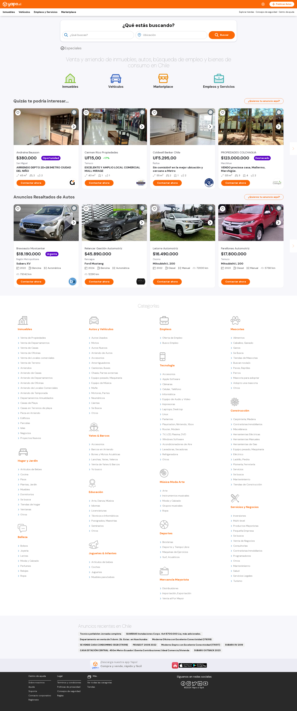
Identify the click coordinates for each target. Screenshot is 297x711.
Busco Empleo (170, 343)
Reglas (60, 695)
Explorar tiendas (246, 12)
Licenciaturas (99, 510)
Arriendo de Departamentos (36, 377)
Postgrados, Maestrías (104, 520)
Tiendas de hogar (30, 504)
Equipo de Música (101, 383)
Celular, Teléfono (171, 389)
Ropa (23, 575)
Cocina (24, 474)
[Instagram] (189, 683)
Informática (168, 394)
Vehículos (24, 12)
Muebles (25, 489)
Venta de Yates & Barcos (105, 464)
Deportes (166, 533)
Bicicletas (167, 542)
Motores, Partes (100, 393)
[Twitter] (194, 683)
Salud (236, 570)
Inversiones (239, 515)
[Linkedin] (200, 683)
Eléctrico (238, 454)
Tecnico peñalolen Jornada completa (100, 633)
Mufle (94, 388)
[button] (73, 126)
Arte (165, 490)
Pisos (23, 479)
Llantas (95, 403)
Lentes (24, 555)
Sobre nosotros (36, 682)
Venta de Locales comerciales (37, 358)
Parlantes (167, 419)
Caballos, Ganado (243, 343)
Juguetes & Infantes (102, 553)
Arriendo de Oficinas (32, 383)
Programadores (242, 555)
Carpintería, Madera (244, 419)
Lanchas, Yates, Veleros (104, 459)
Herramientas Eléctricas (246, 434)
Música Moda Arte (172, 482)
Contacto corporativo (39, 695)
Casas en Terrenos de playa (36, 408)
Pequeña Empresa (243, 530)
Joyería (24, 550)
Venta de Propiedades (33, 337)
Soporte (32, 691)
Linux (165, 414)
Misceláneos (240, 429)
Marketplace (68, 12)
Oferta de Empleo (172, 337)
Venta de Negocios (244, 540)
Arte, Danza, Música (102, 500)
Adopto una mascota (245, 383)
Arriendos (26, 368)
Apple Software (171, 379)
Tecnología (167, 365)
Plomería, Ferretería (244, 464)
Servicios (238, 469)
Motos (95, 343)
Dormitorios (27, 494)
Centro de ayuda (286, 12)
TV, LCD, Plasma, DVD (174, 434)
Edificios (25, 418)
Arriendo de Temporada (34, 393)
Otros (23, 514)
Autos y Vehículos (101, 329)
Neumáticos (98, 398)
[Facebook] (183, 683)
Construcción (240, 410)
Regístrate (33, 699)
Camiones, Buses (100, 368)
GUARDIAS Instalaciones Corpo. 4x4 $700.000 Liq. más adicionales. (163, 633)
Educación (96, 492)
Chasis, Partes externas (104, 373)
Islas (22, 428)
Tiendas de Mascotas (245, 358)
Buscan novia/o (241, 362)
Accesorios (97, 358)
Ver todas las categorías (99, 682)
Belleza (23, 537)
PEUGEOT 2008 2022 (144, 644)
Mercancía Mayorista (174, 579)
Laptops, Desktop (172, 409)
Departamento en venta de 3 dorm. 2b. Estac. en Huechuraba (113, 639)
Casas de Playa (29, 403)
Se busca (25, 499)
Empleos (165, 329)
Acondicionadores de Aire (177, 444)
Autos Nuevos (99, 347)
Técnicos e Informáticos (104, 515)
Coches (95, 567)
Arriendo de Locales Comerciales (39, 388)
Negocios (25, 433)
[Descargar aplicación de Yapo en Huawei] (175, 665)
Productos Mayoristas (245, 525)
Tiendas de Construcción (247, 484)
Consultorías (240, 545)
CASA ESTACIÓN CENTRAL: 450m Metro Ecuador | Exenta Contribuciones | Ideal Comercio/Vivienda (134, 650)
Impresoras (168, 404)
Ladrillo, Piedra (241, 459)
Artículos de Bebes (31, 469)
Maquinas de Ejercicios (175, 552)
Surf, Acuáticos (171, 557)
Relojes (24, 570)
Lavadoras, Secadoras (175, 449)
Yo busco (96, 469)
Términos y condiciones (69, 682)
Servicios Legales (242, 575)
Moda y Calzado (29, 560)
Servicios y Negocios (245, 507)
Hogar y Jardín (28, 461)
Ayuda (31, 687)
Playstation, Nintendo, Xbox (178, 424)
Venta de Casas (29, 347)
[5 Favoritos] (86, 112)
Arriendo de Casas (30, 373)
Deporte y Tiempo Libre (175, 547)
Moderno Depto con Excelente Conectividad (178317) (190, 644)
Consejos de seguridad (266, 12)
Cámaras (167, 384)
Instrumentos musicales (175, 495)
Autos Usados (99, 337)
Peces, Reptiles (241, 368)
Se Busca (96, 408)
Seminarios (97, 525)
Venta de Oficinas (30, 353)
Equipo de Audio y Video (176, 399)
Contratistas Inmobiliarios (247, 424)
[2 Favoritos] (154, 208)
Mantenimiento (241, 479)
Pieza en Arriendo (30, 413)
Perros (237, 373)
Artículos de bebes (102, 562)
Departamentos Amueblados (36, 398)
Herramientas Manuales (246, 439)
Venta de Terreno (30, 362)
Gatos (236, 347)
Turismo (237, 581)
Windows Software (173, 439)
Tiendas (91, 687)
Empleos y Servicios (45, 12)
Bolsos (24, 545)
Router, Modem (171, 429)
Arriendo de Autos (101, 353)
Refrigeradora (170, 454)
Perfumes (25, 566)
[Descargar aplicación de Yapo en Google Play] (200, 665)
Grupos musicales (172, 505)
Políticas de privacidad (68, 687)
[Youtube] (205, 683)
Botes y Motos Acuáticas (105, 454)
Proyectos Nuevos (30, 438)
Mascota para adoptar (246, 377)
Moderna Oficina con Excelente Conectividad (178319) (182, 639)
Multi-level (239, 520)
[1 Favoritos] (18, 208)
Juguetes (96, 572)
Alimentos (239, 337)
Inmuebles (9, 12)
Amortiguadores (100, 362)
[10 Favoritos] (18, 112)
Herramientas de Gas (245, 444)
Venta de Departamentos (35, 343)
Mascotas (237, 329)
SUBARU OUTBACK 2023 (207, 650)
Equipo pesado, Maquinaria (106, 377)
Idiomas (95, 505)
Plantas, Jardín (28, 484)
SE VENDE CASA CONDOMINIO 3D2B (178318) (104, 644)
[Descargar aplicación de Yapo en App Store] (186, 665)
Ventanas (25, 509)
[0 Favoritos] (154, 112)
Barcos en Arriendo (102, 449)
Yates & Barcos (99, 436)
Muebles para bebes (102, 577)
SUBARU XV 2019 (234, 644)
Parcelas (25, 423)
